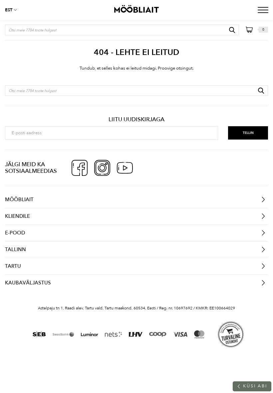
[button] (13, 10)
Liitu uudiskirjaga (136, 119)
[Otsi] (232, 30)
